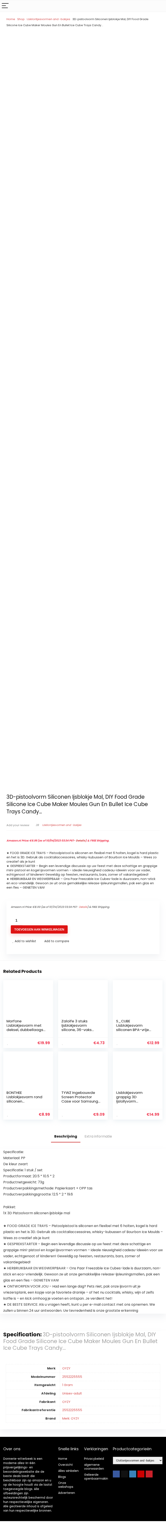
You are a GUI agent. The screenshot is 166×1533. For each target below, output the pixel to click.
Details (80, 840)
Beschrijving (65, 1136)
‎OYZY (66, 1368)
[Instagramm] (132, 1474)
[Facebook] (116, 1474)
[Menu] (5, 6)
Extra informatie (98, 1136)
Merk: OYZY (70, 1418)
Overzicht (65, 1465)
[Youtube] (140, 1474)
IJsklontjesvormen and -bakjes (48, 19)
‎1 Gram (67, 1385)
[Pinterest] (149, 1474)
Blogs (62, 1477)
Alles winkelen (68, 1471)
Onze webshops (65, 1485)
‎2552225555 (72, 1377)
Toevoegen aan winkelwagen (39, 929)
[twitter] (124, 1474)
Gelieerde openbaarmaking (97, 1476)
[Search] (159, 6)
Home (10, 19)
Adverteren (66, 1493)
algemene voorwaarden (94, 1467)
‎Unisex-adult (72, 1393)
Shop (21, 19)
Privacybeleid (94, 1459)
